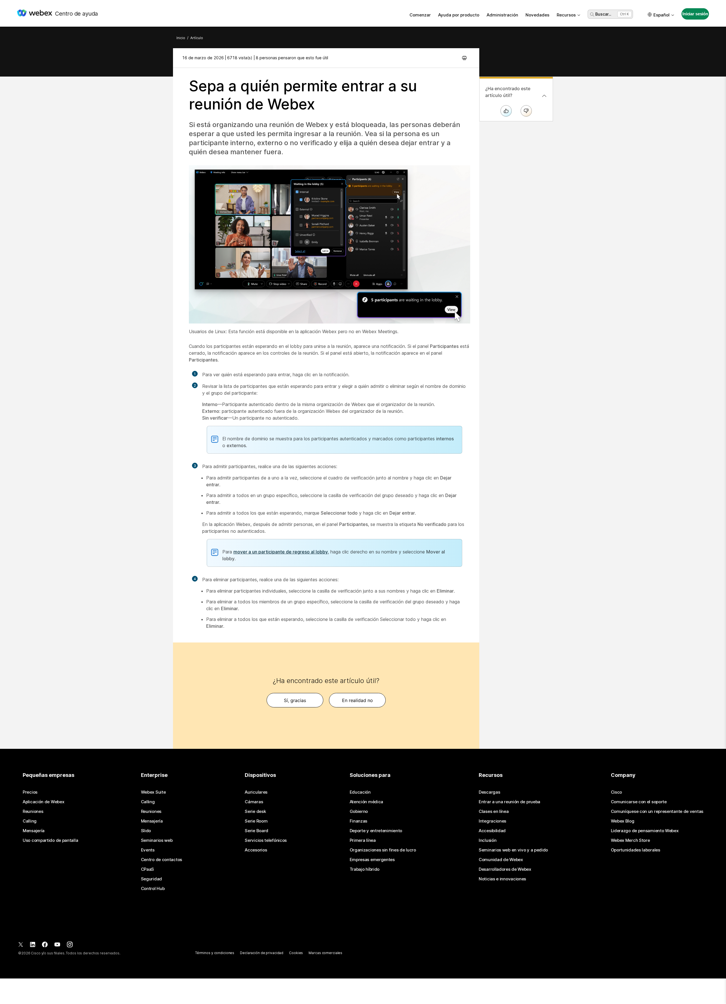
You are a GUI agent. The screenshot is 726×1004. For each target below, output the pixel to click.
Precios (30, 792)
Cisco (616, 792)
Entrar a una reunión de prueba (509, 802)
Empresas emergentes (372, 860)
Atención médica (366, 802)
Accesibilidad (492, 831)
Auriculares (256, 792)
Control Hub (153, 889)
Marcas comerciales (325, 953)
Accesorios (256, 850)
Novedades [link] (537, 15)
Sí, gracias (295, 700)
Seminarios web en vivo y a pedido (513, 850)
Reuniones (33, 811)
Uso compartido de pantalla (50, 840)
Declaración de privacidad (261, 953)
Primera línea (363, 840)
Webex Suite (153, 792)
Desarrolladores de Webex (505, 869)
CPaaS (147, 869)
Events (148, 850)
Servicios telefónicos (266, 840)
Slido (146, 831)
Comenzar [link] (420, 15)
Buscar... (603, 14)
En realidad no (357, 700)
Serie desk (255, 811)
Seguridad (151, 879)
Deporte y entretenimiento (376, 831)
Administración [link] (502, 15)
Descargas (489, 792)
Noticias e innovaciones (502, 879)
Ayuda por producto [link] (458, 15)
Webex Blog (622, 821)
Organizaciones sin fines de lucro (383, 850)
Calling (30, 821)
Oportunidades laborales (635, 850)
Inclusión (487, 840)
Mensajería (34, 831)
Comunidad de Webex (501, 860)
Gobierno (359, 811)
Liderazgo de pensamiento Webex (645, 831)
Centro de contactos (161, 860)
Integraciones (492, 821)
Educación (360, 792)
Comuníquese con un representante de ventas (657, 811)
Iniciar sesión (695, 13)
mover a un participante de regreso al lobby (280, 552)
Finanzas (359, 821)
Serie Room (256, 821)
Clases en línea (494, 811)
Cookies (296, 953)
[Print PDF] (464, 58)
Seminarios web (157, 840)
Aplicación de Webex (43, 802)
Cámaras (254, 802)
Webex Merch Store (630, 840)
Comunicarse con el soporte (639, 802)
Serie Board (256, 831)
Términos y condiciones (214, 953)
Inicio (180, 38)
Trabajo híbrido (365, 869)
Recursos (566, 15)
